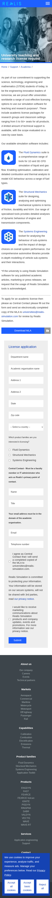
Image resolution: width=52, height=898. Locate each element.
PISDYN (26, 805)
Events (26, 677)
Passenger (26, 715)
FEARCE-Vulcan (26, 798)
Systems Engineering (35, 231)
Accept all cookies (11, 886)
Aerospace (26, 695)
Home (4, 67)
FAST (26, 791)
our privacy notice (24, 599)
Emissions (26, 744)
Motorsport (26, 709)
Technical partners (26, 680)
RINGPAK (26, 808)
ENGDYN (26, 788)
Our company (26, 670)
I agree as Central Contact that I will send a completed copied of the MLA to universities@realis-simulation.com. (25, 561)
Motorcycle (26, 705)
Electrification (26, 741)
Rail (26, 719)
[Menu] (47, 3)
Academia (26, 67)
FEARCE (26, 794)
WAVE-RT (26, 825)
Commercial (26, 699)
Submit (17, 640)
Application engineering (26, 840)
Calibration (26, 734)
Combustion (26, 737)
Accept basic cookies (27, 886)
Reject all (42, 886)
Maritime (26, 702)
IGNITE (26, 801)
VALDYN (26, 815)
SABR (26, 811)
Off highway (26, 712)
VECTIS (26, 818)
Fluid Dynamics (32, 152)
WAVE (26, 821)
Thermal (26, 747)
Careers (26, 673)
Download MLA (22, 330)
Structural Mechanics (35, 191)
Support (14, 67)
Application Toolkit (26, 773)
